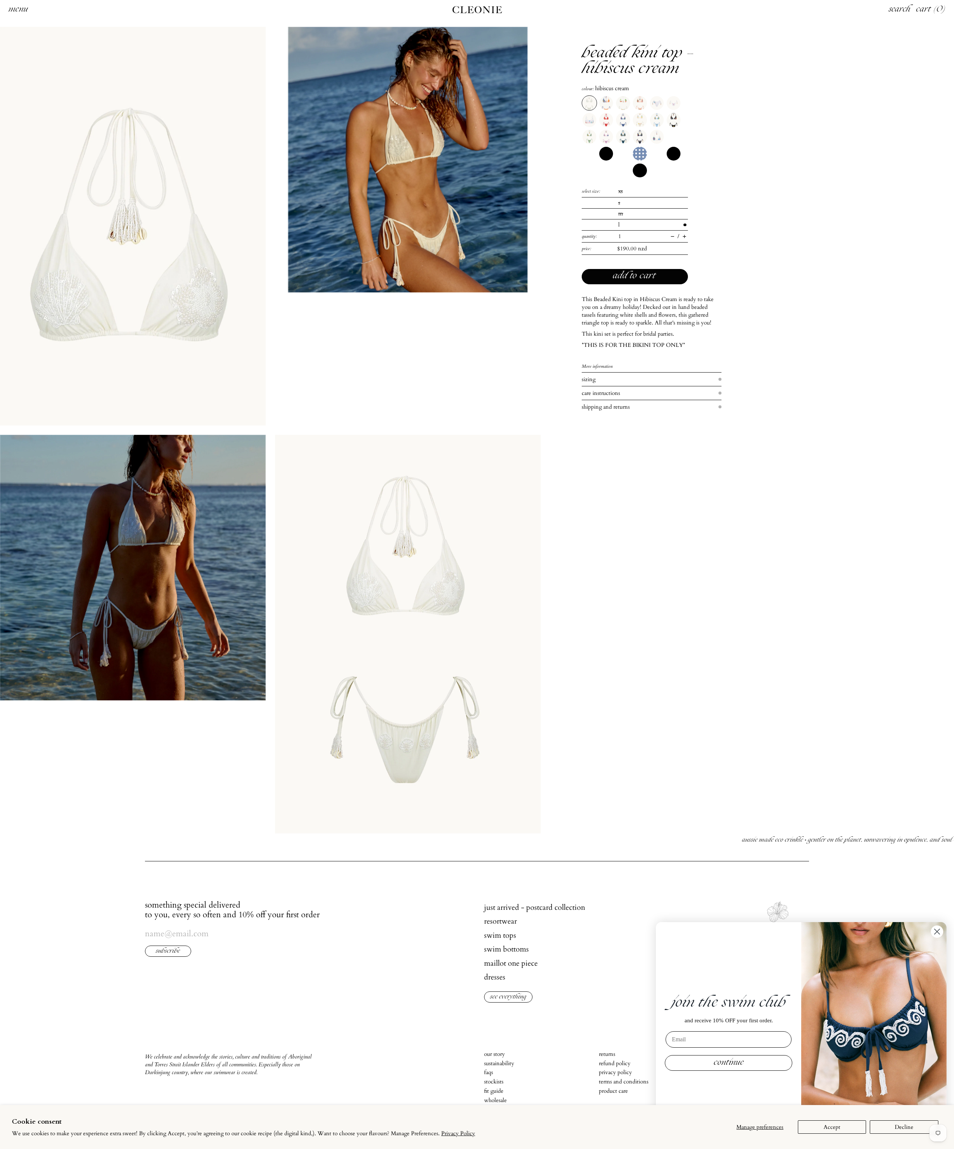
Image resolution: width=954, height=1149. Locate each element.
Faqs (488, 1072)
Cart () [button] (931, 9)
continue (729, 1063)
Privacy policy (615, 1072)
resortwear (500, 921)
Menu (18, 9)
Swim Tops (500, 935)
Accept (832, 1127)
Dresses (494, 977)
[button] (133, 226)
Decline (904, 1127)
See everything (508, 997)
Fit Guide (493, 1091)
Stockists (493, 1081)
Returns (607, 1054)
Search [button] (899, 9)
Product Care (613, 1091)
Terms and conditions (623, 1081)
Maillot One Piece (511, 963)
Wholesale (495, 1100)
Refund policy (615, 1063)
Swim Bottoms (506, 949)
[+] (684, 236)
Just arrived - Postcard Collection (534, 907)
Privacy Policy (458, 1133)
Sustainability (499, 1063)
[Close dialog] (937, 931)
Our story (494, 1054)
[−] (672, 236)
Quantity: (589, 236)
